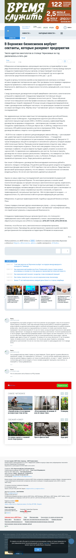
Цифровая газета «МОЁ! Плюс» (13, 517)
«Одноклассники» (21, 504)
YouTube (29, 504)
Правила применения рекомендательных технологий (39, 521)
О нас (25, 517)
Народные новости (47, 33)
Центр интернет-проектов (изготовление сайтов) (18, 524)
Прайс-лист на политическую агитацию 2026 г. (36, 519)
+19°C (39, 28)
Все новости (17, 519)
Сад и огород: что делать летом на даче (52, 517)
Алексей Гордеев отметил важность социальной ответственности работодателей (13, 299)
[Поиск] (68, 33)
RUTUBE (34, 504)
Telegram (16, 243)
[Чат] (71, 541)
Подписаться (62, 385)
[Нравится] (8, 251)
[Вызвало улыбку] (15, 251)
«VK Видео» (55, 243)
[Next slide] (71, 297)
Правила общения (56, 519)
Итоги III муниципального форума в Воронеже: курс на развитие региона (30, 299)
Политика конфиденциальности (13, 521)
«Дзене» (33, 243)
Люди (23, 38)
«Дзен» (7, 504)
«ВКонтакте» (25, 243)
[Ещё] (61, 34)
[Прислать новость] (57, 27)
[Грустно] (33, 251)
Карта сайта (8, 519)
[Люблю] (21, 251)
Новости (26, 33)
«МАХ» (32, 241)
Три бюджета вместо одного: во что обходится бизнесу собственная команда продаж (64, 299)
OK (38, 550)
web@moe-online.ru (17, 476)
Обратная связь (34, 517)
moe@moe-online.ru (27, 476)
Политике (46, 543)
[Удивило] (27, 251)
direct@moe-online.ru (13, 493)
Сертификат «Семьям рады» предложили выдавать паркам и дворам (46, 299)
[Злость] (39, 251)
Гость (12, 318)
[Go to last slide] (4, 297)
